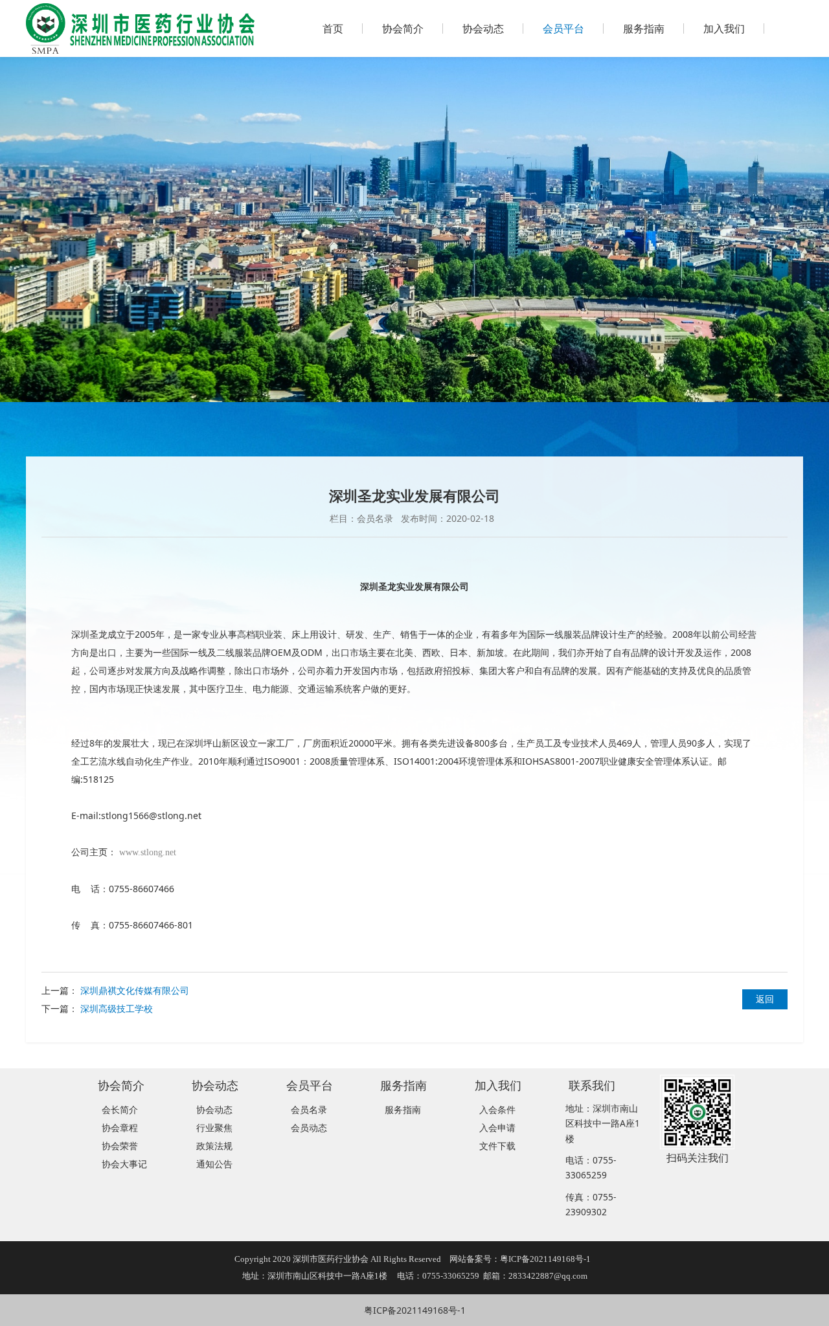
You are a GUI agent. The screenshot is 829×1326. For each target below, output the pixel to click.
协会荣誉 (120, 1146)
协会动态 (483, 28)
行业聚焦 (214, 1127)
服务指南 (643, 28)
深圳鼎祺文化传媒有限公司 (134, 990)
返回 (765, 999)
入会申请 (497, 1127)
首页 (333, 28)
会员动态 (309, 1127)
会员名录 (309, 1109)
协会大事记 (124, 1164)
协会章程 (120, 1127)
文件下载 (497, 1146)
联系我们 (592, 1085)
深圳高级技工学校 (116, 1008)
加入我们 (724, 28)
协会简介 (403, 28)
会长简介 (120, 1109)
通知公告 (214, 1164)
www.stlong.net (147, 852)
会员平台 (563, 28)
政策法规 (214, 1146)
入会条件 (497, 1109)
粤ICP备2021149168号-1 (415, 1310)
